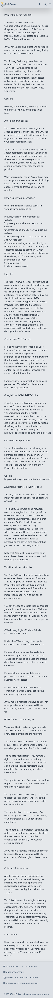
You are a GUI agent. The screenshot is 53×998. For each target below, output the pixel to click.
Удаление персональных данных (20, 977)
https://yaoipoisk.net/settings (25, 948)
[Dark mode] (40, 4)
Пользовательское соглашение (20, 966)
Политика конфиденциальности (20, 982)
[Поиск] (45, 4)
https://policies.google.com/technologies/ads (27, 432)
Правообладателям (13, 971)
